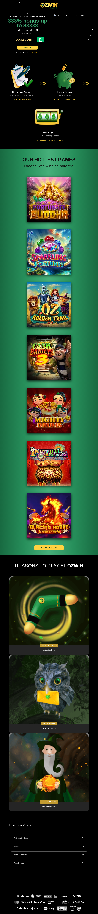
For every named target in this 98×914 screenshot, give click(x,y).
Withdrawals (19, 863)
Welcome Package (21, 838)
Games (16, 846)
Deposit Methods (20, 855)
